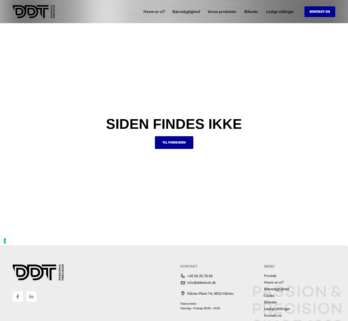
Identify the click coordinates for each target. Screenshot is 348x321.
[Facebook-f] (18, 296)
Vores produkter (222, 11)
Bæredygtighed (186, 11)
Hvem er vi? (154, 11)
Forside (270, 275)
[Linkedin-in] (31, 296)
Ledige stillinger (280, 11)
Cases (269, 295)
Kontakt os (273, 315)
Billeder (251, 11)
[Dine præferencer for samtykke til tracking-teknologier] (5, 241)
